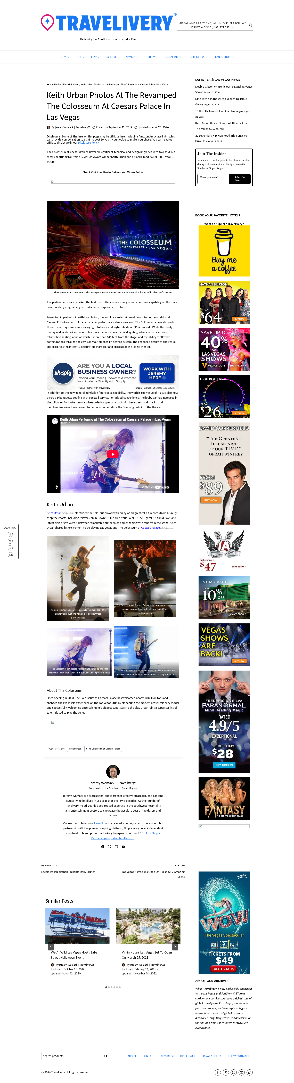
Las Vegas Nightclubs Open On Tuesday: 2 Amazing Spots (153, 871)
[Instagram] (234, 1072)
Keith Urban (54, 513)
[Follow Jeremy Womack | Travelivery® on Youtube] (123, 847)
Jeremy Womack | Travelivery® (72, 127)
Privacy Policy (212, 1056)
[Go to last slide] (51, 946)
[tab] (106, 987)
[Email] (10, 554)
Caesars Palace (150, 528)
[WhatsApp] (10, 547)
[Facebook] (10, 534)
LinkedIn (99, 823)
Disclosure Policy (88, 142)
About (132, 1056)
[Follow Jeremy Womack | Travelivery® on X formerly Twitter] (110, 847)
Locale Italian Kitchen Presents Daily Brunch (68, 869)
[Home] (48, 84)
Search (107, 1056)
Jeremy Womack (238, 1056)
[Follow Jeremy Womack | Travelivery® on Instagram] (116, 847)
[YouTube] (242, 1072)
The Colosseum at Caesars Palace (103, 748)
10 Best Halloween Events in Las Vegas (219, 111)
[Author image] (48, 127)
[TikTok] (250, 1072)
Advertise (167, 1056)
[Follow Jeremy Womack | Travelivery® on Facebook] (103, 847)
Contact (149, 1056)
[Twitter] (226, 1072)
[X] (10, 541)
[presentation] (77, 926)
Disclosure (188, 1056)
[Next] (175, 946)
